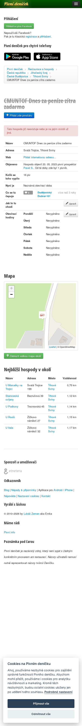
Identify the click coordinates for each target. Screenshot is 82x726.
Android (58, 490)
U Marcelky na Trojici (14, 387)
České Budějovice (17, 76)
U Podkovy (12, 406)
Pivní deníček (12, 2)
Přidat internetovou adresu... (39, 157)
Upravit (72, 203)
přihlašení (45, 36)
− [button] (11, 294)
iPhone (69, 490)
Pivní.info (9, 532)
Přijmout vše (41, 703)
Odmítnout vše (41, 714)
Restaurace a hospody (41, 69)
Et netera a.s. (13, 471)
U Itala (9, 428)
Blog (6, 490)
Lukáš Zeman (31, 513)
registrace (31, 36)
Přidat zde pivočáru (20, 115)
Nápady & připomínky (23, 490)
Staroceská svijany (12, 397)
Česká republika (16, 73)
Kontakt (45, 496)
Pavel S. (28, 168)
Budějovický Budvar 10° (45, 194)
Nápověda (10, 496)
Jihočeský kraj (39, 73)
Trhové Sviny (40, 76)
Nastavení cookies (28, 496)
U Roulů (10, 417)
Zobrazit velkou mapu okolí (25, 356)
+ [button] (11, 288)
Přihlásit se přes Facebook (19, 26)
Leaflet (52, 346)
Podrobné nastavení (58, 692)
